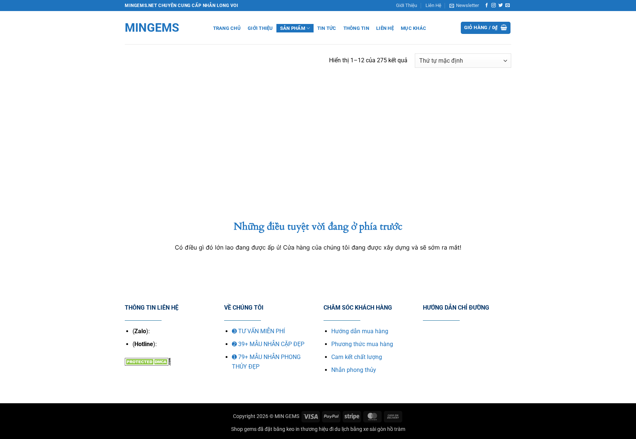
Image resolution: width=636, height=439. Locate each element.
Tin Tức (326, 28)
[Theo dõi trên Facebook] (486, 5)
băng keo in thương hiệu (300, 429)
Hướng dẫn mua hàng (359, 331)
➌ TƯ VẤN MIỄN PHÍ (258, 331)
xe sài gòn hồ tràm (384, 429)
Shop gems (244, 429)
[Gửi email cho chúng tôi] (507, 5)
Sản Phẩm (292, 28)
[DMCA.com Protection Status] (148, 361)
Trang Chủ (227, 28)
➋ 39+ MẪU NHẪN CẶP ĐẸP (268, 344)
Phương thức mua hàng (362, 344)
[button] (464, 5)
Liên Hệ (433, 5)
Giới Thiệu (406, 5)
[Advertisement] (318, 125)
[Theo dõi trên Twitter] (500, 5)
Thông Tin (356, 28)
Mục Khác (413, 28)
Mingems (152, 28)
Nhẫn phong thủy (353, 369)
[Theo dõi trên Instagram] (493, 5)
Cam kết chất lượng (356, 356)
